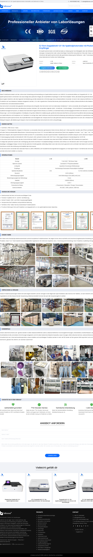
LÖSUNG (25, 11)
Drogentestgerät (43, 542)
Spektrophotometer (38, 40)
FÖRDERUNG (46, 11)
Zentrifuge (41, 529)
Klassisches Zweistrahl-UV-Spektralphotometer (12, 500)
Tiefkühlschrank (42, 536)
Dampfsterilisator (43, 527)
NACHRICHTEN (35, 11)
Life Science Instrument (44, 540)
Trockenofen (41, 532)
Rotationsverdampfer (44, 519)
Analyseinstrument (24, 40)
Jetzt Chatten (62, 68)
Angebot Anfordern (47, 68)
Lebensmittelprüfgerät (44, 544)
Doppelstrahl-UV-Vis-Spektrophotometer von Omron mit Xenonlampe (65, 501)
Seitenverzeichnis (5, 541)
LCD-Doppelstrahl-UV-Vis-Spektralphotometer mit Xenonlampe (39, 500)
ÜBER (77, 11)
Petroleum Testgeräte (44, 547)
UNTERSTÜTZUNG (59, 11)
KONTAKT (85, 11)
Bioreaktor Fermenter (44, 521)
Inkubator (40, 534)
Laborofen (41, 530)
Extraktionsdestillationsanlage (46, 515)
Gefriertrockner (42, 523)
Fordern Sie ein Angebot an (79, 530)
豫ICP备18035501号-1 (5, 544)
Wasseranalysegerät (44, 549)
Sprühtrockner (42, 525)
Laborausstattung (43, 538)
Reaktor (40, 517)
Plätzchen (21, 540)
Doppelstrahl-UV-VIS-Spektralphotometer (58, 40)
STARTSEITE (5, 11)
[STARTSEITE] (6, 6)
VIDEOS (70, 11)
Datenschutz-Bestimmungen (8, 540)
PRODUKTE (16, 11)
